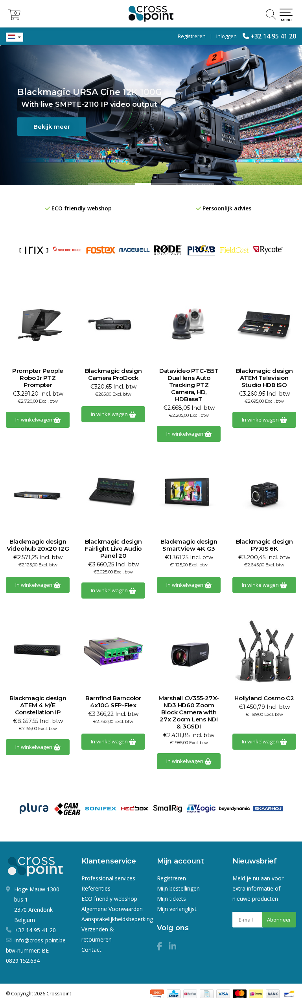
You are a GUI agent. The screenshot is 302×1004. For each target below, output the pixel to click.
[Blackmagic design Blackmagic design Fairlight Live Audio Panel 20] (113, 495)
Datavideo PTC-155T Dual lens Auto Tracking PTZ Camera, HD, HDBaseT (189, 385)
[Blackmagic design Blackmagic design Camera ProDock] (113, 324)
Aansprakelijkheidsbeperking (117, 919)
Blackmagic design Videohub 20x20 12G (38, 545)
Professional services (108, 878)
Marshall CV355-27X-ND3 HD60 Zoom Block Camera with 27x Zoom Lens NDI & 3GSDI (188, 712)
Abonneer (279, 919)
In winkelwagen (34, 419)
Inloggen (226, 36)
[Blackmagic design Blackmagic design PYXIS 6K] (264, 495)
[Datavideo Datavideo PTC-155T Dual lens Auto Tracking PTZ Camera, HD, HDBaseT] (189, 324)
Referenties (95, 888)
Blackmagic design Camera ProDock (113, 374)
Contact (91, 949)
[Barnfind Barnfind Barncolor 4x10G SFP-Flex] (113, 651)
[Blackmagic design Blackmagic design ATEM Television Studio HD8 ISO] (264, 324)
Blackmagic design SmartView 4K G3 (188, 545)
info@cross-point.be (40, 940)
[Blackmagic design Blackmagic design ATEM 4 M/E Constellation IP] (38, 651)
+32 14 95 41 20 (273, 36)
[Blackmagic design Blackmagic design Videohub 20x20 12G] (38, 495)
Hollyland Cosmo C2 (264, 698)
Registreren (192, 36)
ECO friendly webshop (109, 898)
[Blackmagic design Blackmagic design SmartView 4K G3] (189, 495)
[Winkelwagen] (14, 18)
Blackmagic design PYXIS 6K (264, 545)
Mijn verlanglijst (177, 909)
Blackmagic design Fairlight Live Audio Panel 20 (113, 548)
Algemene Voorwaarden (112, 909)
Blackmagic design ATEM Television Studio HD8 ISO (264, 378)
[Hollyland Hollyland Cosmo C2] (264, 651)
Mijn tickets (171, 898)
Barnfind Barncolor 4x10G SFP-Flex (113, 702)
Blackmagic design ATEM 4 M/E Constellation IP (37, 705)
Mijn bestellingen (178, 888)
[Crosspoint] (151, 14)
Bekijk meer (74, 126)
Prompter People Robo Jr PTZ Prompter (37, 378)
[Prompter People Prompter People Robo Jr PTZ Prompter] (38, 324)
